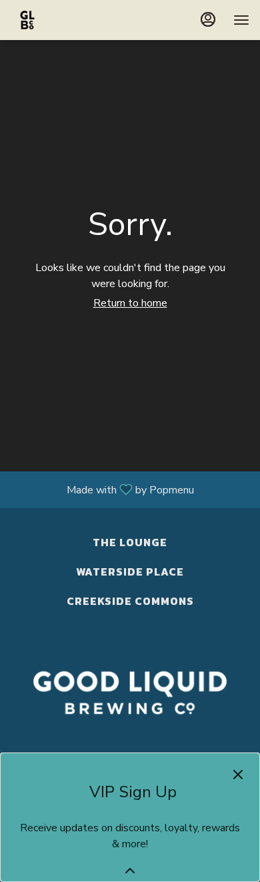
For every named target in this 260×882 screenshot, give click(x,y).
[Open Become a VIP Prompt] (130, 871)
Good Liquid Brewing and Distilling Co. (130, 693)
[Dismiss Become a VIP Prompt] (238, 774)
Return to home (130, 303)
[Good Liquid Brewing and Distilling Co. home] (71, 20)
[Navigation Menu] (241, 20)
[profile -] (208, 19)
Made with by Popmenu (102, 489)
